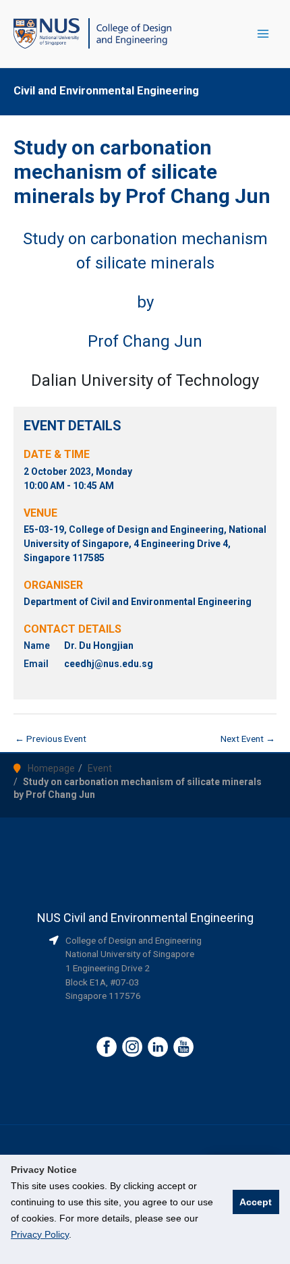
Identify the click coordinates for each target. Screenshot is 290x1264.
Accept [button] (255, 1202)
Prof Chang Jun (145, 341)
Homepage (51, 768)
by (145, 302)
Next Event (248, 738)
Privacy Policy (40, 1234)
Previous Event (50, 738)
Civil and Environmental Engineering (106, 90)
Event (100, 768)
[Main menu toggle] (263, 34)
